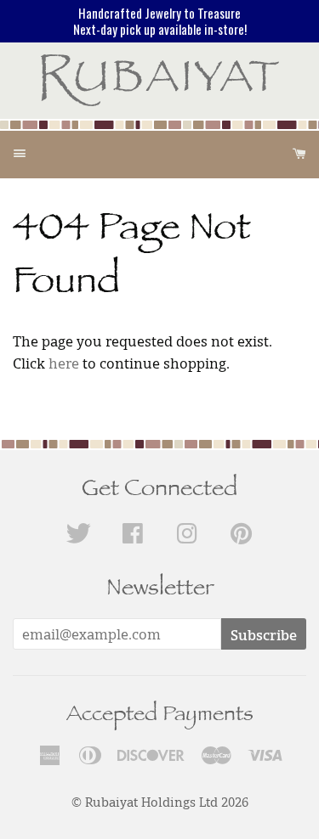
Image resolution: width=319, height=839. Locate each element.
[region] (159, 21)
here (63, 363)
